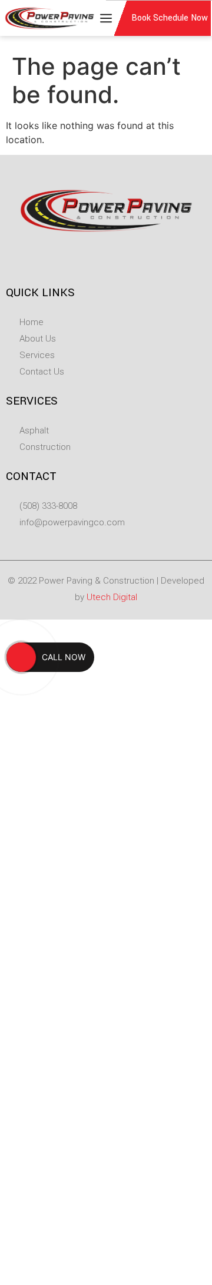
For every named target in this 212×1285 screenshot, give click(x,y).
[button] (101, 18)
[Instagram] (118, 259)
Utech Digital (112, 597)
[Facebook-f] (94, 259)
